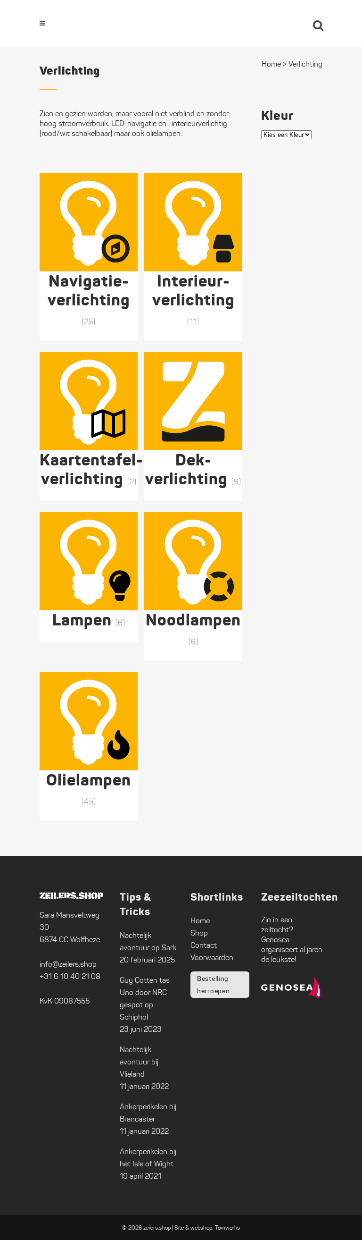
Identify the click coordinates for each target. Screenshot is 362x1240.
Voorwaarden (211, 957)
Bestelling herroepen (213, 984)
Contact (203, 945)
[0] (292, 23)
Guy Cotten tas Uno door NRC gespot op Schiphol (145, 998)
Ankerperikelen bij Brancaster (148, 1112)
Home (200, 920)
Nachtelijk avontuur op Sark (148, 941)
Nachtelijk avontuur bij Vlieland (139, 1062)
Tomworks (227, 1227)
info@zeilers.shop (68, 964)
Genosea (275, 939)
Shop (199, 932)
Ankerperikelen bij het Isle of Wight (148, 1157)
